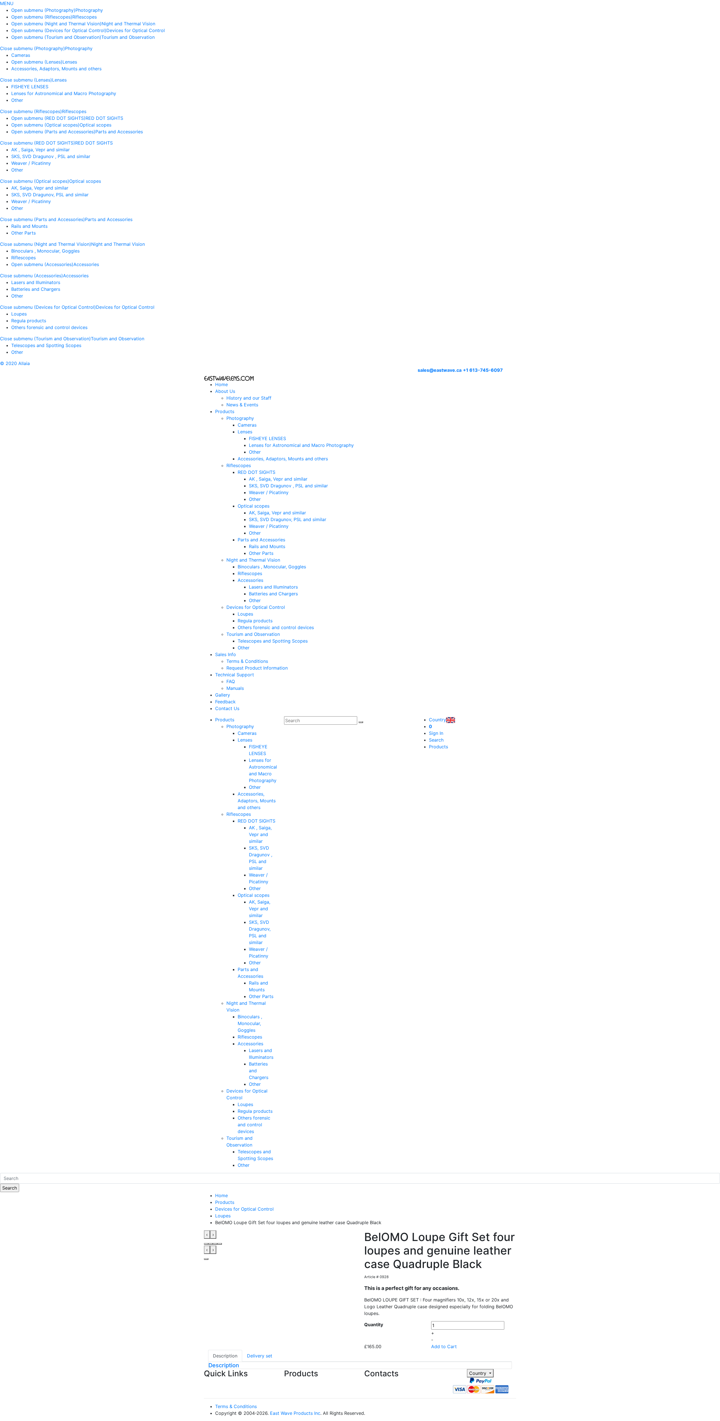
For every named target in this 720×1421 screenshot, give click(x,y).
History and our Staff (248, 398)
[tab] (360, 1365)
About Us (225, 391)
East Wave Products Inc (295, 1413)
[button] (206, 1244)
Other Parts (23, 233)
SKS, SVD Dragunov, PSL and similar (50, 194)
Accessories (86, 264)
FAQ (230, 681)
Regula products (28, 320)
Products (224, 411)
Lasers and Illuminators (35, 282)
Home (221, 384)
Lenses (69, 62)
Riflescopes (84, 17)
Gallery (222, 695)
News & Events (242, 404)
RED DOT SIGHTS (104, 118)
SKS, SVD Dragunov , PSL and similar (50, 156)
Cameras (20, 55)
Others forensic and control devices (49, 327)
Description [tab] (225, 1356)
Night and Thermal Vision (128, 23)
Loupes (19, 314)
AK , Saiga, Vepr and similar (40, 149)
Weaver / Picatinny (31, 163)
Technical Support (234, 674)
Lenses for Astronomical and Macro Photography (63, 93)
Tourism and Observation (128, 37)
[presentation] (207, 1234)
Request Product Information (257, 668)
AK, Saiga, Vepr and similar (39, 188)
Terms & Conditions (247, 661)
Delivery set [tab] (259, 1356)
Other (17, 100)
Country (478, 1373)
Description (223, 1365)
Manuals (235, 688)
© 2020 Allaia (15, 363)
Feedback (225, 701)
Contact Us (227, 708)
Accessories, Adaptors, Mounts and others (56, 68)
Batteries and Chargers (35, 289)
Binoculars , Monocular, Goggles (45, 251)
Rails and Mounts (29, 226)
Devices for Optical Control (135, 30)
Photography (89, 10)
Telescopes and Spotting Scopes (46, 345)
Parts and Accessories (119, 131)
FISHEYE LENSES (29, 86)
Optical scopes (95, 125)
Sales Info (225, 654)
